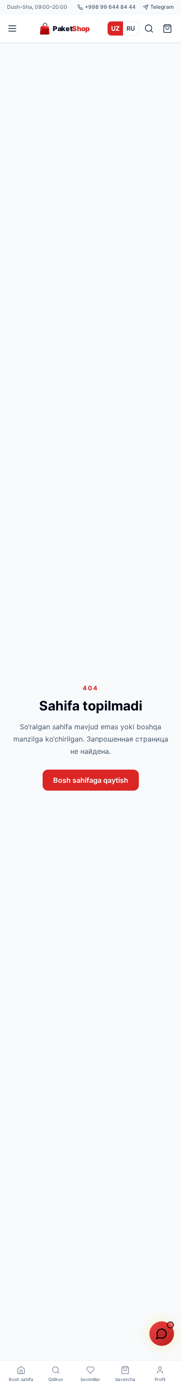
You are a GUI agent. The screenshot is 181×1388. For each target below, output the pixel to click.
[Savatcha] (167, 28)
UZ (115, 28)
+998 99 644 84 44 (110, 7)
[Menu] (12, 28)
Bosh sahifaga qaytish (90, 780)
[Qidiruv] (149, 28)
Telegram (162, 7)
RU (131, 28)
